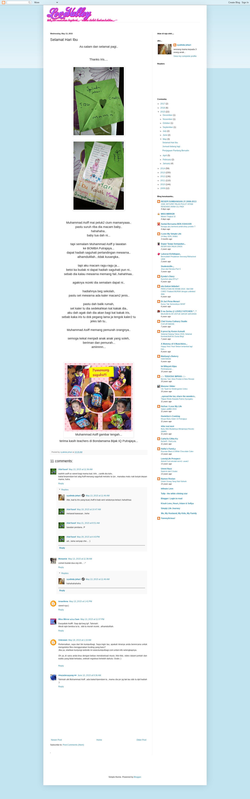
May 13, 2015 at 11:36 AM (81, 469)
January (167, 163)
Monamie (62, 559)
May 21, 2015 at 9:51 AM (88, 523)
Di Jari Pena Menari (170, 301)
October (167, 123)
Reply (61, 483)
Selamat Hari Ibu (170, 142)
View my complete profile (185, 56)
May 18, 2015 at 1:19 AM (79, 640)
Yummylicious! (168, 518)
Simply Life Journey (170, 508)
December (168, 115)
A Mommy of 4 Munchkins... (174, 344)
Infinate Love (167, 488)
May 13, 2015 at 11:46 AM (98, 495)
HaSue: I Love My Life (171, 406)
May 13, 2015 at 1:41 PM (80, 601)
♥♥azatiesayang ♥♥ (67, 675)
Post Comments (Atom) (73, 745)
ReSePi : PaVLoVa (168, 441)
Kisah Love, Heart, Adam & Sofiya (177, 503)
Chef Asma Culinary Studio (174, 321)
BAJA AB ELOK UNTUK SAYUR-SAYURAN (178, 314)
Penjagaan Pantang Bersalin (175, 150)
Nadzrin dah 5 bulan (169, 471)
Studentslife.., (167, 266)
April (165, 155)
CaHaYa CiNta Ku (169, 439)
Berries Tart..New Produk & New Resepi (177, 379)
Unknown (62, 640)
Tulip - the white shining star (174, 493)
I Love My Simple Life (171, 234)
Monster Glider (168, 386)
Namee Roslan (168, 479)
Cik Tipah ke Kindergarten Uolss (174, 389)
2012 (163, 176)
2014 (163, 168)
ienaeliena (63, 601)
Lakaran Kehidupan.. (171, 254)
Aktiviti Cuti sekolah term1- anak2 (174, 461)
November (168, 119)
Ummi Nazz (166, 469)
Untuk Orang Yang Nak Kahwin (174, 481)
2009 (163, 188)
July (165, 131)
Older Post (141, 740)
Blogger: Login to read (171, 498)
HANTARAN (166, 359)
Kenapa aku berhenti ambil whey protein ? (178, 227)
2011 (163, 180)
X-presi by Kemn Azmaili (173, 331)
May (165, 139)
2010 (163, 184)
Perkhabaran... (167, 369)
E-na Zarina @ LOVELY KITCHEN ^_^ (179, 311)
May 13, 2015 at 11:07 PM (92, 619)
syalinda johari (73, 495)
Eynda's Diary (167, 276)
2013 (163, 172)
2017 (163, 104)
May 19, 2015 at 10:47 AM (89, 509)
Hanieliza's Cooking (170, 416)
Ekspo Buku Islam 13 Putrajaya (174, 419)
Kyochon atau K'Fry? (169, 279)
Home (99, 740)
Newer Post (56, 740)
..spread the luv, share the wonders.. (178, 396)
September (168, 127)
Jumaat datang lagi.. (171, 146)
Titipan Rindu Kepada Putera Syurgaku (177, 399)
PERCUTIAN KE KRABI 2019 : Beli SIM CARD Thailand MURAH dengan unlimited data (178, 291)
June (165, 135)
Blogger (137, 777)
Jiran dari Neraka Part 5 (171, 269)
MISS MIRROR (168, 214)
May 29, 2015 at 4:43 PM (88, 537)
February (167, 159)
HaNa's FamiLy (168, 449)
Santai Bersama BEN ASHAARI (176, 224)
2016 (163, 108)
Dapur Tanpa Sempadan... (173, 244)
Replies (65, 489)
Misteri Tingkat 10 (168, 216)
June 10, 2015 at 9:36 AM (89, 675)
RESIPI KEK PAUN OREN (171, 246)
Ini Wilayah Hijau (169, 366)
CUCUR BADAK (167, 324)
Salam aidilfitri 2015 (169, 409)
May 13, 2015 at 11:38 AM (80, 559)
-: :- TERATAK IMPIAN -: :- (173, 376)
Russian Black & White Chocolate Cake (177, 451)
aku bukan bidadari (170, 286)
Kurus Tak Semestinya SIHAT (173, 304)
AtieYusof (63, 469)
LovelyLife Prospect (170, 458)
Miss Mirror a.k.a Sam (68, 619)
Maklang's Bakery (169, 356)
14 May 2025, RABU (169, 236)
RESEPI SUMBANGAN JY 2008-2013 (178, 201)
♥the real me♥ (167, 426)
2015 (163, 112)
